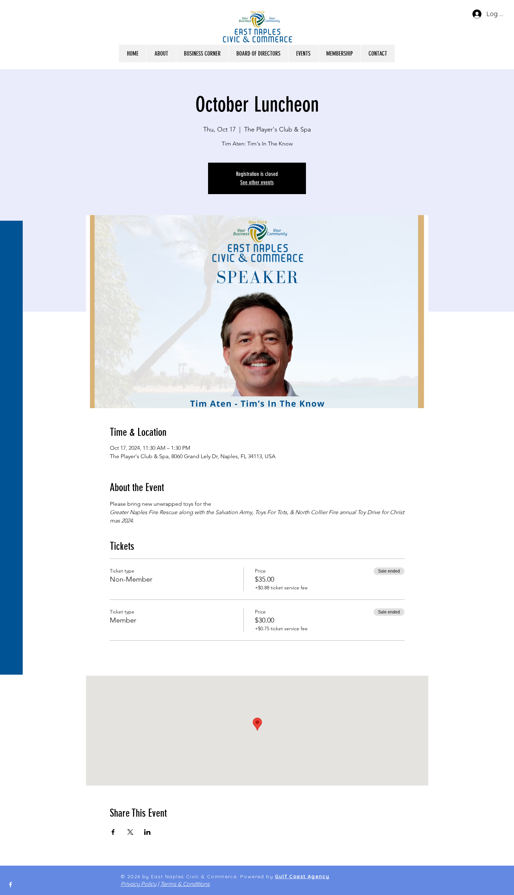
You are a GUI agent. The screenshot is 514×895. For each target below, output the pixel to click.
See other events (257, 182)
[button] (12, 10)
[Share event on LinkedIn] (147, 832)
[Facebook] (10, 884)
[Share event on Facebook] (113, 832)
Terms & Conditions (185, 883)
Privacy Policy (138, 883)
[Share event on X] (130, 832)
